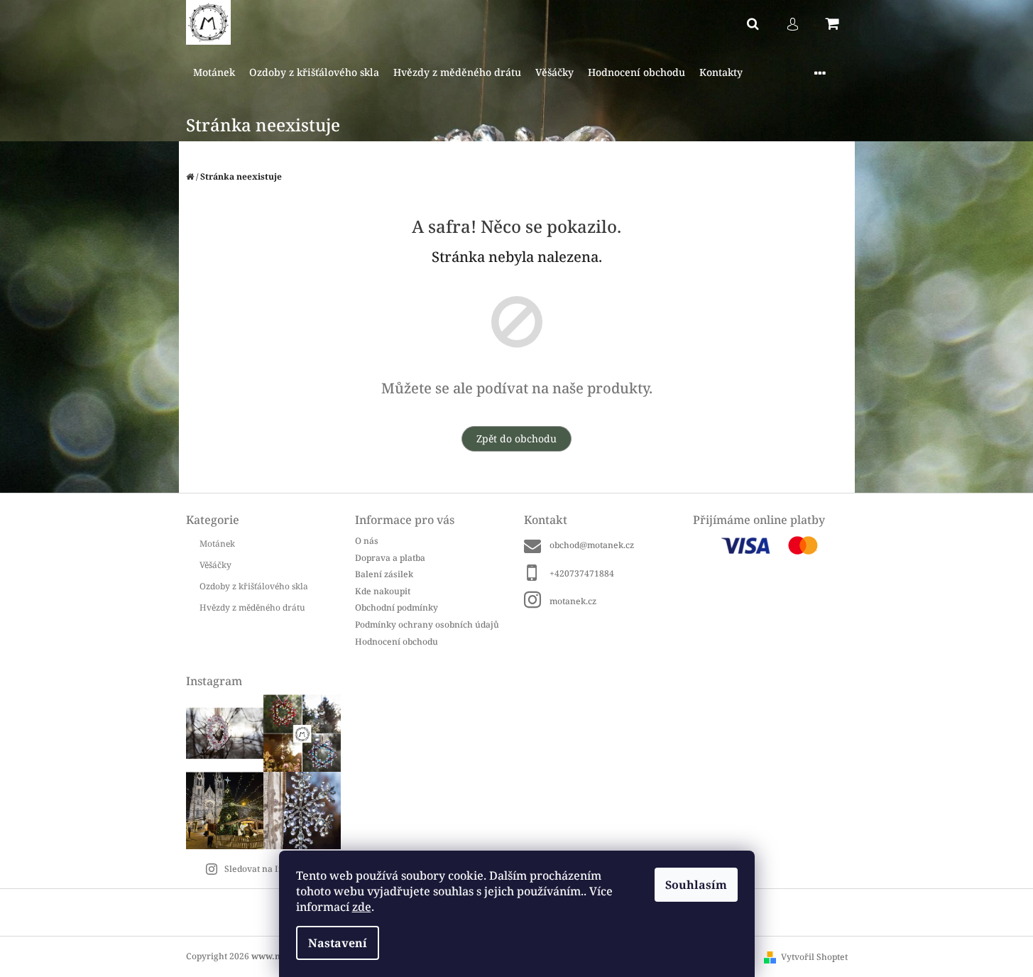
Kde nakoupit (382, 591)
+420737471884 (582, 573)
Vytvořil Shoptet (814, 957)
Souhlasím (696, 885)
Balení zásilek (384, 574)
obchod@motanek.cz (592, 545)
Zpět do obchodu (516, 438)
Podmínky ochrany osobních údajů (427, 624)
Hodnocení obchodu (396, 641)
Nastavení (337, 943)
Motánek (217, 543)
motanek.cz (573, 601)
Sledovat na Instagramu (274, 869)
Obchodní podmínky (396, 607)
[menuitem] (214, 73)
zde (361, 907)
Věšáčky (215, 565)
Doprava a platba (390, 558)
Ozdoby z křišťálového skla (254, 586)
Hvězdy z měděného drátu (252, 607)
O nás (366, 541)
